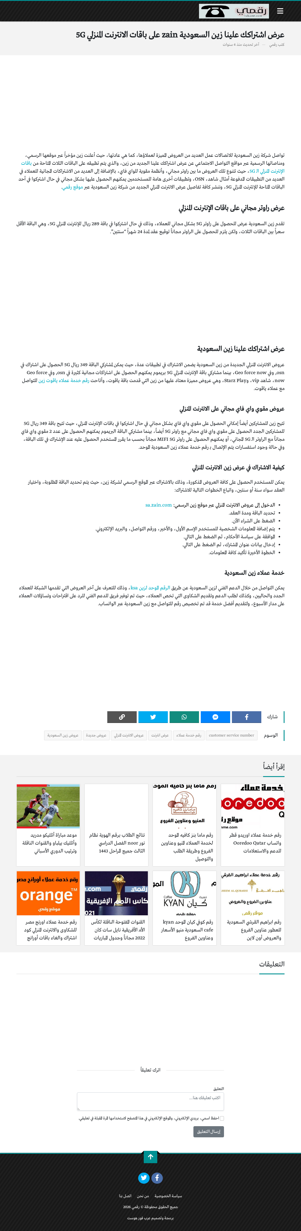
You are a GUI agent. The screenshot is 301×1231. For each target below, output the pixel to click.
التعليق (218, 1089)
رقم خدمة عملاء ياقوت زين (64, 381)
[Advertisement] (150, 103)
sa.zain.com (159, 505)
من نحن (143, 1196)
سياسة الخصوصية (168, 1196)
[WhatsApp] (184, 717)
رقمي (273, 44)
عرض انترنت (160, 735)
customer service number (231, 735)
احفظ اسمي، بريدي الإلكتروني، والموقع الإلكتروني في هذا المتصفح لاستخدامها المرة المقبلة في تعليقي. (148, 1118)
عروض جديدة (96, 735)
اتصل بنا (125, 1196)
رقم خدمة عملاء (188, 735)
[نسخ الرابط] (122, 717)
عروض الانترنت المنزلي (129, 735)
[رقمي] (234, 11)
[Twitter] (153, 717)
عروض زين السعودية (62, 735)
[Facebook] (246, 717)
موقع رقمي (72, 187)
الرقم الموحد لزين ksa (150, 588)
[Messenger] (215, 717)
